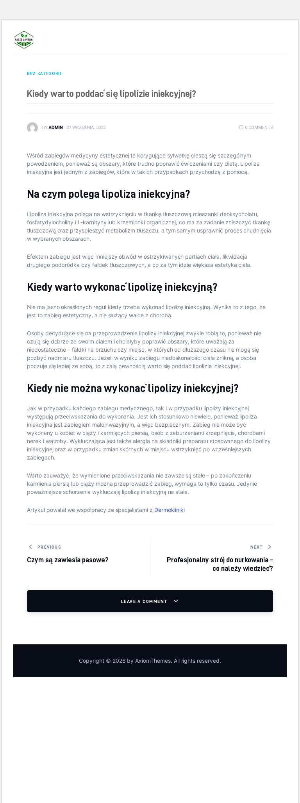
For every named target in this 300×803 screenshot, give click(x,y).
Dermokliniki (169, 509)
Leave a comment (145, 601)
